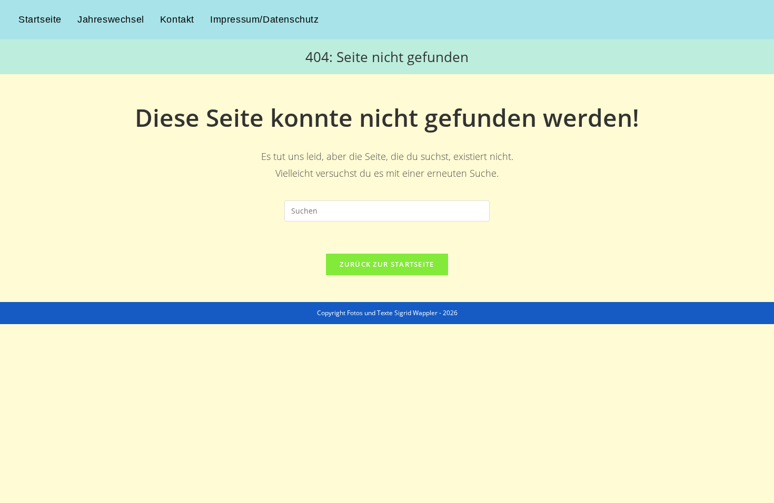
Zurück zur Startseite (387, 264)
